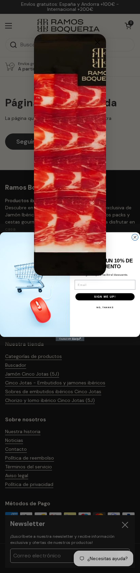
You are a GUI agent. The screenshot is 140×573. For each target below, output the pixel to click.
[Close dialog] (97, 42)
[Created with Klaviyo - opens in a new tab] (70, 339)
